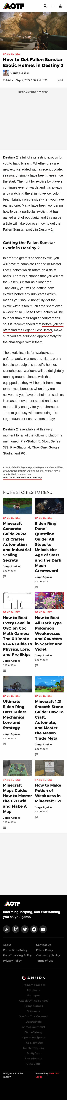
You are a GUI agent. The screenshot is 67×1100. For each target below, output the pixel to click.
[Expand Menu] (53, 6)
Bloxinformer (33, 1058)
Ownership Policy (48, 955)
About (7, 945)
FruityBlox (34, 1053)
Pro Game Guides (33, 985)
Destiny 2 (46, 229)
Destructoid (33, 1021)
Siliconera (33, 1011)
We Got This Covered (33, 1016)
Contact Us (43, 945)
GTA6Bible (33, 1063)
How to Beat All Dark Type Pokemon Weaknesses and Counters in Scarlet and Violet (49, 633)
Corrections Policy (15, 950)
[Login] (60, 6)
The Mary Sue (33, 1042)
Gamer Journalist (33, 1027)
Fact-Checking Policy (17, 955)
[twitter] (25, 929)
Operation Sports (33, 1037)
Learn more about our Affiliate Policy (22, 477)
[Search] (45, 6)
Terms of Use (44, 960)
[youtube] (43, 929)
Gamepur (33, 995)
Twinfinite (33, 990)
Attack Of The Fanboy (33, 1000)
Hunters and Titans (38, 359)
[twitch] (15, 929)
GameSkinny (33, 1032)
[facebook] (34, 929)
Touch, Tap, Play (33, 1048)
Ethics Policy (44, 950)
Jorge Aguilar (11, 566)
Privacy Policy (12, 960)
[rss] (6, 929)
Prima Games (33, 1006)
